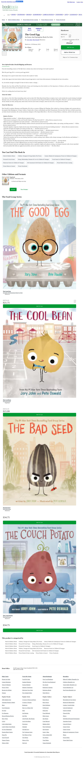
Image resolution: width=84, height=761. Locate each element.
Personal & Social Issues (24, 644)
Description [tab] (5, 64)
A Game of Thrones (27, 702)
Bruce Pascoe (46, 702)
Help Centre (13, 1)
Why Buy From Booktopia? (49, 682)
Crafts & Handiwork (68, 708)
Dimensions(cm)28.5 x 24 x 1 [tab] (57, 50)
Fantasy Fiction (66, 729)
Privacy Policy (5, 687)
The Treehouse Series (27, 732)
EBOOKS (28, 14)
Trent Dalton (46, 740)
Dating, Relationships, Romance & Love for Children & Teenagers (47, 644)
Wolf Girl (24, 743)
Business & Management (68, 702)
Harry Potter (5, 718)
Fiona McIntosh (46, 713)
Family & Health (67, 710)
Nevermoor (25, 724)
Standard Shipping (26, 682)
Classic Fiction (66, 726)
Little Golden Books (6, 724)
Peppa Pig (4, 735)
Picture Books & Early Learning (26, 653)
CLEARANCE (73, 14)
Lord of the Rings (26, 721)
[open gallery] (4, 53)
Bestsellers (66, 676)
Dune (23, 710)
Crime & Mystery (67, 724)
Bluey (3, 705)
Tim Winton (45, 737)
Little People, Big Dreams (28, 718)
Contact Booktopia (6, 682)
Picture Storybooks (53, 653)
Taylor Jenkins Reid (47, 735)
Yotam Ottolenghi (47, 743)
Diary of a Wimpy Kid (27, 708)
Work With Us (46, 693)
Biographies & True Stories (69, 699)
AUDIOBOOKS (37, 14)
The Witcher (25, 737)
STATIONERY (59, 14)
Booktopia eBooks (47, 690)
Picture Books (66, 737)
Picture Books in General (41, 653)
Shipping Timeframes (27, 687)
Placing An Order (6, 679)
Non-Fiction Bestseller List (69, 690)
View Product (24, 189)
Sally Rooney (46, 729)
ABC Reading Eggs (6, 699)
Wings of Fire (25, 740)
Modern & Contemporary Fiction (70, 732)
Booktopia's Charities (47, 687)
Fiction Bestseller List (68, 687)
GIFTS (66, 14)
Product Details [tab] (14, 64)
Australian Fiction (67, 721)
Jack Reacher (25, 713)
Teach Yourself (5, 737)
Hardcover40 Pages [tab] (31, 50)
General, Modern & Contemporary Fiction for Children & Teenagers (60, 641)
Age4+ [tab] (40, 50)
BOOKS (13, 14)
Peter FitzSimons (47, 726)
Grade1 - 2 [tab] (47, 50)
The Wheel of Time (27, 735)
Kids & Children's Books (11, 641)
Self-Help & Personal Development (71, 718)
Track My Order (5, 1)
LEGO (3, 721)
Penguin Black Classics (7, 732)
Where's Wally (5, 743)
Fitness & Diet (66, 713)
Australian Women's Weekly (8, 702)
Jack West (24, 716)
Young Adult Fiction (68, 740)
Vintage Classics (5, 740)
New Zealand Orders (27, 693)
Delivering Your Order (27, 690)
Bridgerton (24, 705)
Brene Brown (46, 699)
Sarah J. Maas (46, 732)
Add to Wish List (69, 52)
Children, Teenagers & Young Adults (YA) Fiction (30, 641)
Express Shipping (26, 684)
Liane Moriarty (46, 721)
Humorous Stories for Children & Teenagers (54, 648)
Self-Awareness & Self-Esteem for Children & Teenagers (45, 650)
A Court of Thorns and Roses (29, 699)
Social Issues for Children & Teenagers (41, 646)
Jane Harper (45, 718)
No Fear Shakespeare (7, 729)
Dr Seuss (4, 710)
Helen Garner (46, 716)
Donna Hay (45, 710)
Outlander (24, 726)
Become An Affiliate (6, 690)
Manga (64, 735)
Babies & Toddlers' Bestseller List (71, 679)
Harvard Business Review (8, 716)
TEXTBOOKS (21, 14)
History (64, 716)
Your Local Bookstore (48, 679)
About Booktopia (47, 676)
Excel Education (6, 708)
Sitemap (4, 693)
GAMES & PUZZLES (48, 14)
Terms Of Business (6, 684)
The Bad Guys (25, 729)
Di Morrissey (46, 708)
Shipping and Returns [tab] (25, 64)
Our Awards (45, 684)
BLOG (80, 14)
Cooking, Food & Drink (68, 705)
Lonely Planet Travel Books (8, 726)
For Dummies (5, 713)
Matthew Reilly (46, 724)
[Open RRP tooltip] (68, 34)
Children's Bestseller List (69, 682)
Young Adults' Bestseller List (69, 684)
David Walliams (46, 705)
